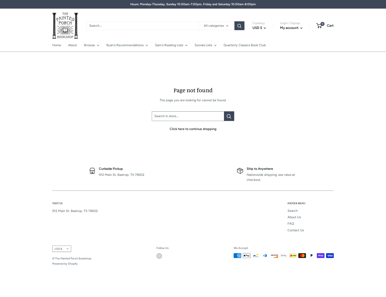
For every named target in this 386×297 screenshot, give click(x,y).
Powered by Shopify (65, 263)
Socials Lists (203, 45)
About (72, 45)
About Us (294, 217)
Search (292, 211)
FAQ (290, 223)
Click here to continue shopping (193, 129)
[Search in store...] (229, 116)
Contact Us (295, 230)
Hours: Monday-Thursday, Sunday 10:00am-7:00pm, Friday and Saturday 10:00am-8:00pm (193, 4)
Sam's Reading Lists (169, 45)
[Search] (239, 25)
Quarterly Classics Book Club (245, 45)
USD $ (58, 248)
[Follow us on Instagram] (159, 256)
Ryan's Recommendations (125, 45)
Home (56, 45)
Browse (89, 45)
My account (289, 28)
